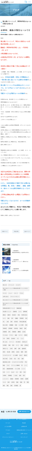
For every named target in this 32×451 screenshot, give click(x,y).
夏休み (4, 315)
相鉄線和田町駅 (10, 368)
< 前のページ (4, 231)
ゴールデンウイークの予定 (17, 362)
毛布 (26, 325)
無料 (20, 375)
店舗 (22, 345)
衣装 (8, 382)
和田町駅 (17, 378)
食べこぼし (5, 341)
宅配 (28, 382)
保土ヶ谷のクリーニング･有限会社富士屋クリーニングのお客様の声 (15, 304)
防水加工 (14, 315)
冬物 (16, 325)
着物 (21, 382)
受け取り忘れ (24, 315)
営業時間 (21, 318)
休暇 (19, 348)
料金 (19, 315)
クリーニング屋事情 (15, 365)
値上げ (21, 355)
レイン (25, 365)
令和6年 (4, 375)
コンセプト (18, 284)
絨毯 (16, 335)
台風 (8, 321)
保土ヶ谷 (5, 284)
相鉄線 (11, 378)
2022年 (13, 352)
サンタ (4, 382)
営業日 (8, 338)
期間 (22, 352)
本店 (26, 318)
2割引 (4, 352)
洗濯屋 (26, 378)
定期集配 (11, 325)
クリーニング (11, 284)
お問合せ (26, 345)
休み (15, 358)
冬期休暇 (5, 331)
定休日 (17, 352)
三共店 (10, 358)
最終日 (9, 315)
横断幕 (19, 331)
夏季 (15, 348)
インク (22, 338)
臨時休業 (24, 348)
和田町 (22, 378)
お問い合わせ (5, 296)
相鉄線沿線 (19, 308)
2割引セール (5, 348)
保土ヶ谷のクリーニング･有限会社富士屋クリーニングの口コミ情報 (15, 289)
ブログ (8, 365)
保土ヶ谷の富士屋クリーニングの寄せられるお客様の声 (8, 419)
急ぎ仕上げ (24, 341)
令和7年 (12, 382)
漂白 (21, 372)
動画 (4, 365)
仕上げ (12, 372)
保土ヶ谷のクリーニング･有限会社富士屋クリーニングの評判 (15, 300)
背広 (13, 345)
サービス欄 (17, 368)
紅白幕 (24, 331)
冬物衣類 (14, 331)
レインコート (5, 378)
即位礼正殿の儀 (23, 321)
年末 (24, 372)
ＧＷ (4, 338)
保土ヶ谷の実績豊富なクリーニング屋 (24, 419)
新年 (9, 331)
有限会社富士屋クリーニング (9, 308)
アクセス (21, 293)
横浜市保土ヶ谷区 (6, 362)
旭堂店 (21, 328)
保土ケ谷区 (5, 358)
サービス (5, 293)
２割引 (11, 348)
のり (17, 372)
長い (4, 321)
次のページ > (27, 231)
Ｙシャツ (23, 368)
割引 (24, 375)
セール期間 (15, 355)
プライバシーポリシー (14, 296)
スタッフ (16, 293)
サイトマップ (24, 437)
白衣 (4, 372)
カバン (4, 318)
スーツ (17, 345)
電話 (8, 385)
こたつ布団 (21, 325)
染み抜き (13, 338)
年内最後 (16, 385)
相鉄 (4, 385)
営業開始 (10, 375)
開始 (17, 382)
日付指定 (5, 345)
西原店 (25, 335)
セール (20, 311)
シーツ (8, 372)
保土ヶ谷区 (5, 325)
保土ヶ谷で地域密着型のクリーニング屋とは (24, 415)
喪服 (9, 345)
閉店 (25, 328)
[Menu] (29, 2)
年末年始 (16, 328)
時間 (26, 352)
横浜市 (25, 355)
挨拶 (22, 358)
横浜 (8, 318)
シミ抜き (15, 375)
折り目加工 (18, 341)
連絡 (11, 385)
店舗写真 (15, 311)
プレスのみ (5, 335)
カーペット (11, 341)
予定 (26, 362)
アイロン (11, 335)
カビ (18, 338)
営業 (11, 321)
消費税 (16, 318)
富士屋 (8, 352)
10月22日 (16, 321)
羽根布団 (5, 328)
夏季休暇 (25, 311)
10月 (12, 318)
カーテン (20, 335)
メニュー (10, 293)
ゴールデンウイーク (7, 355)
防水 (4, 368)
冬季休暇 (10, 328)
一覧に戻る (16, 231)
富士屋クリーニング (7, 311)
